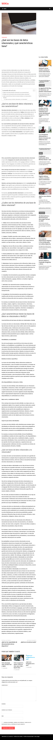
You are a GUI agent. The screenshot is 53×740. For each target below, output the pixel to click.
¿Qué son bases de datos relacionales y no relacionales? (16, 99)
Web (3, 716)
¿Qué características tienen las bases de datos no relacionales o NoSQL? (17, 96)
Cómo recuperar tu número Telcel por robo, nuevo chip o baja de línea (18, 665)
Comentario (5, 685)
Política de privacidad (28, 736)
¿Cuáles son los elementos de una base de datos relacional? (16, 94)
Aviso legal (36, 736)
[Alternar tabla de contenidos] (33, 90)
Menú (5, 8)
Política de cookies (18, 736)
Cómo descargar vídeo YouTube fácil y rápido (6, 664)
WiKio (5, 3)
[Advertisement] (19, 60)
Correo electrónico (7, 710)
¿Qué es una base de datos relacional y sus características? (16, 92)
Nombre (4, 703)
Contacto (10, 736)
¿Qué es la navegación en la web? (30, 663)
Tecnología (4, 37)
